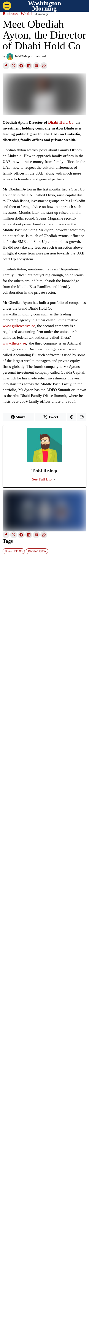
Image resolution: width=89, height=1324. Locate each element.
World (26, 14)
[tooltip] (6, 65)
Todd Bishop (22, 56)
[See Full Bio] (54, 479)
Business (10, 14)
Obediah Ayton (37, 551)
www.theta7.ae (14, 343)
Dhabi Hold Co (60, 122)
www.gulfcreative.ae (19, 326)
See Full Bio (42, 479)
